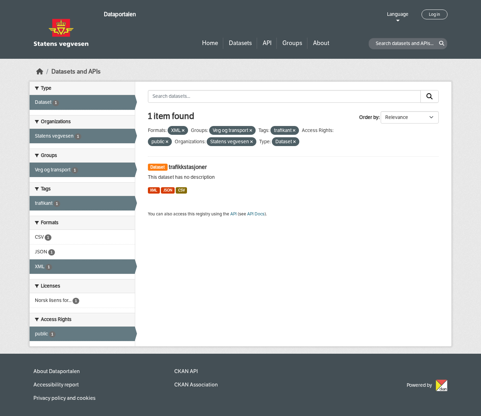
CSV (181, 190)
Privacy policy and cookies (64, 398)
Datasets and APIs (76, 71)
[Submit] (429, 96)
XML (153, 190)
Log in (434, 14)
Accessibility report (56, 385)
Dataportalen (120, 14)
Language (397, 14)
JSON (167, 190)
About (321, 43)
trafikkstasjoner (188, 167)
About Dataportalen (56, 371)
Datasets (240, 43)
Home (210, 43)
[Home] (39, 71)
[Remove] (183, 130)
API (267, 43)
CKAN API (186, 371)
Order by (369, 117)
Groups (292, 43)
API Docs (255, 214)
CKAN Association (196, 385)
